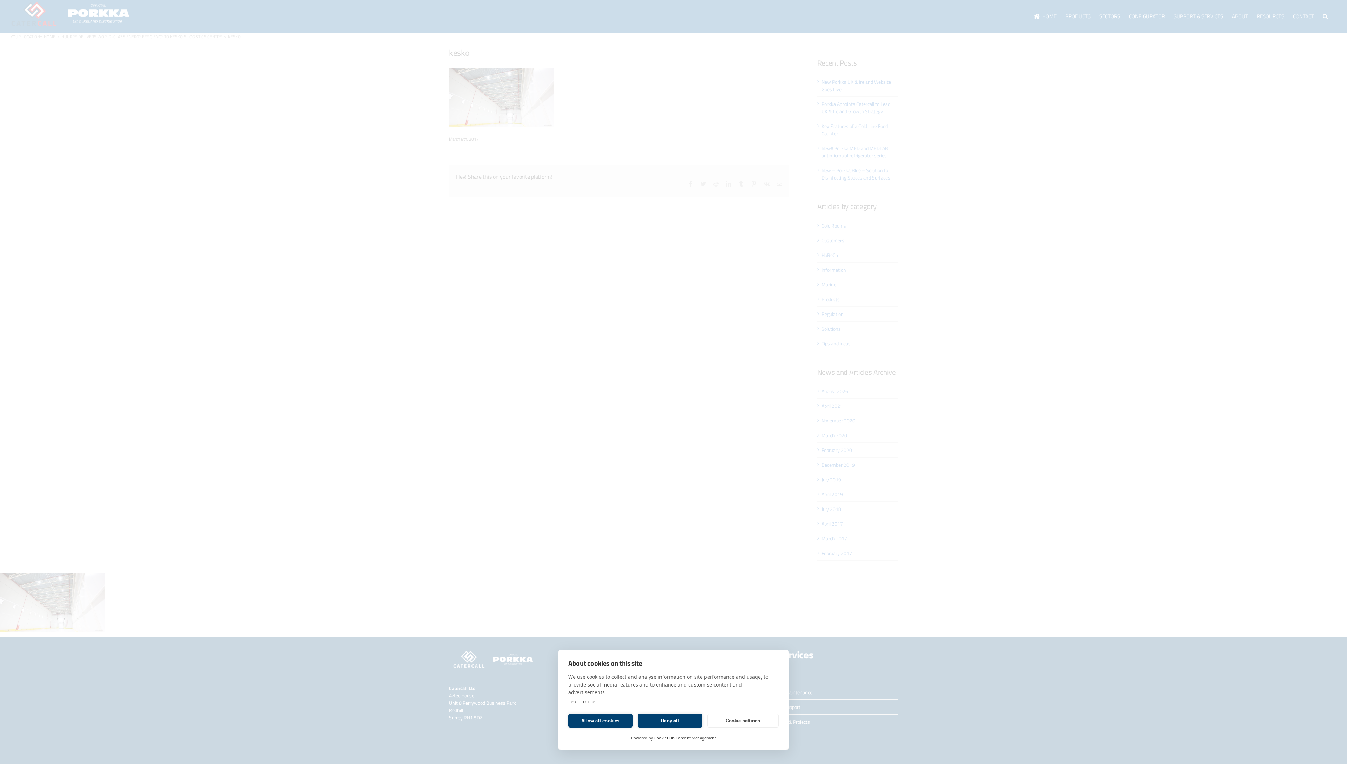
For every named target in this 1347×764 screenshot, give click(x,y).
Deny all (670, 720)
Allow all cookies (600, 720)
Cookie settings (743, 720)
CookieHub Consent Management (685, 738)
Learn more (581, 701)
